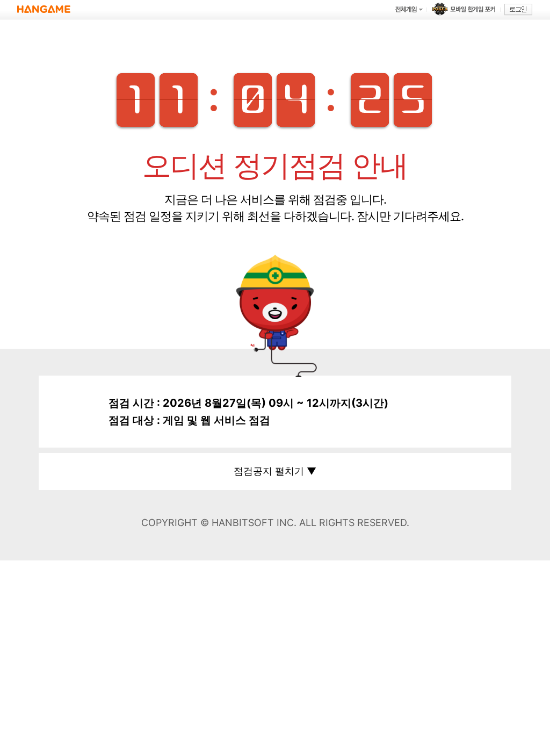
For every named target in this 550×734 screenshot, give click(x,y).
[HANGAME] (43, 9)
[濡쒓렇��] (518, 10)
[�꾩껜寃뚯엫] (408, 9)
